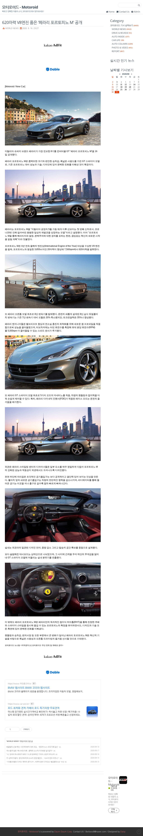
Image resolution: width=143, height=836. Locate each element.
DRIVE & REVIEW (122, 33)
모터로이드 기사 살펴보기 (124, 25)
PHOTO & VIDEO (122, 47)
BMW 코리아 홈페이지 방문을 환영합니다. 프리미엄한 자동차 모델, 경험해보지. (45, 691)
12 (126, 84)
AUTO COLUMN (122, 44)
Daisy (122, 831)
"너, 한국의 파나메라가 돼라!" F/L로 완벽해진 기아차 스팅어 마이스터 (30, 754)
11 (121, 84)
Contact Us (124, 11)
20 (130, 87)
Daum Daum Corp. (63, 831)
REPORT (118, 51)
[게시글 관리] (16, 729)
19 (126, 87)
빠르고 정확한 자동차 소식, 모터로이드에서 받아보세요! (113, 799)
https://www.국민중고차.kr (19, 683)
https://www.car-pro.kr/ (18, 704)
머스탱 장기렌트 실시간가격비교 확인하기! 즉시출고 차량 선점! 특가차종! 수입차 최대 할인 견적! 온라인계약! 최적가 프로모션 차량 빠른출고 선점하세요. (44, 713)
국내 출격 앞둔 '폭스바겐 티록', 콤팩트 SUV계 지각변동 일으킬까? (29, 751)
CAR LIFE (118, 40)
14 (134, 84)
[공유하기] (13, 729)
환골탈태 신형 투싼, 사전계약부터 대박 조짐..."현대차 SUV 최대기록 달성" (32, 747)
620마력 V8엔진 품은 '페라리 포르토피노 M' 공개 (42, 22)
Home (111, 11)
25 (121, 89)
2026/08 (125, 74)
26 (126, 89)
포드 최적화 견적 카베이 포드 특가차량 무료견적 (33, 707)
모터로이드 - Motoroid (20, 7)
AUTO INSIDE (120, 36)
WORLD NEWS (12, 28)
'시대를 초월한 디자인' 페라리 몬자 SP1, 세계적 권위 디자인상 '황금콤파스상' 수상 (35, 762)
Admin (137, 11)
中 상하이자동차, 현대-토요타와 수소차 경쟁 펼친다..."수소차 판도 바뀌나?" (32, 758)
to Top (139, 832)
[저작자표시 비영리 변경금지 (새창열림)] (35, 729)
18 (121, 87)
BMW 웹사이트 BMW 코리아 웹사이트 (29, 687)
